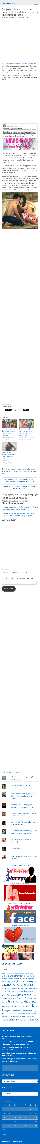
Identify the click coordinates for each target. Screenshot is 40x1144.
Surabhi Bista (30, 1017)
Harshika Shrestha (9, 981)
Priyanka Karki (16, 1001)
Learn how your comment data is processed (18, 571)
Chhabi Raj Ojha (30, 976)
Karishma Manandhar (17, 984)
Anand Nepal (25, 18)
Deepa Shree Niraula (16, 979)
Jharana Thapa (24, 981)
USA (36, 1020)
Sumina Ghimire (17, 1016)
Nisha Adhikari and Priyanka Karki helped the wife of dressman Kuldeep (23, 796)
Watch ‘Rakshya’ (15, 190)
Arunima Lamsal (12, 973)
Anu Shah (4, 973)
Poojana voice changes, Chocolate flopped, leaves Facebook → (20, 487)
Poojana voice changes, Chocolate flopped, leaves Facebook (8, 432)
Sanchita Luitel (11, 1014)
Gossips (19, 469)
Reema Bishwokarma (20, 1006)
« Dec (4, 1135)
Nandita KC (31, 992)
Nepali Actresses (17, 1141)
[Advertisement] (20, 41)
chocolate (32, 469)
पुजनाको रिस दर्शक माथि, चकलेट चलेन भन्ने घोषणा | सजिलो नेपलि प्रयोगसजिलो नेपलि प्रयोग (20, 508)
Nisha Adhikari (24, 995)
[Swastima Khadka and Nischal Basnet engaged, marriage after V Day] (26, 423)
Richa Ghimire (16, 1011)
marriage (28, 988)
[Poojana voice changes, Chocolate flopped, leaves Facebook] (9, 423)
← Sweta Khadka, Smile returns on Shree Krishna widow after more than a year (20, 480)
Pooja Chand (12, 998)
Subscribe (8, 588)
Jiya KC (34, 981)
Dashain (4, 979)
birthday (18, 975)
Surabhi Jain (6, 1020)
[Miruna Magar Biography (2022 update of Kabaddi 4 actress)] (9, 446)
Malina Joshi (19, 988)
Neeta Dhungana (9, 995)
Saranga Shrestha (24, 1013)
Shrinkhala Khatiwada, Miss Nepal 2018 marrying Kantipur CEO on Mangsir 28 (19, 1043)
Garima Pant (29, 978)
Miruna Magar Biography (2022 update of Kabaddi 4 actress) (9, 455)
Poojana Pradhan (27, 64)
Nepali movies (15, 964)
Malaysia (13, 988)
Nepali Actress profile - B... (21, 785)
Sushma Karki (17, 1019)
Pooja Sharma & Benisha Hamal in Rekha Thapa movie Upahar (17, 1048)
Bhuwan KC (29, 973)
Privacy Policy (16, 848)
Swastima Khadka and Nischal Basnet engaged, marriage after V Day (25, 432)
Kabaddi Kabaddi (7, 471)
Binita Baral (7, 975)
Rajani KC (29, 1002)
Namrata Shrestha (17, 991)
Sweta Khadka (30, 1020)
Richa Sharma (26, 1011)
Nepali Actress (8, 2)
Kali (3, 985)
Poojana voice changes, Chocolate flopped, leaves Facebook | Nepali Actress (18, 514)
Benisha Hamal (21, 973)
